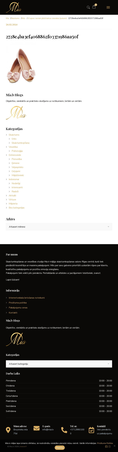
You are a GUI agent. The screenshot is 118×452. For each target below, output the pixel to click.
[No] (114, 445)
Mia (7, 18)
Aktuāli (12, 195)
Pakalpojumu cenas (18, 307)
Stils (23, 18)
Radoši (15, 191)
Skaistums (15, 18)
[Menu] (108, 7)
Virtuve (12, 199)
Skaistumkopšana (20, 142)
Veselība (13, 147)
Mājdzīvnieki (18, 175)
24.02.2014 (11, 24)
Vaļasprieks (17, 167)
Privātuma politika (18, 302)
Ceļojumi (16, 171)
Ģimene (15, 163)
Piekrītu (59, 448)
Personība (17, 159)
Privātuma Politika (105, 443)
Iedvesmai (14, 179)
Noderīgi (16, 183)
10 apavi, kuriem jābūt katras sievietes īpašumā (47, 18)
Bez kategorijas (16, 207)
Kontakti (13, 312)
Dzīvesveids (15, 155)
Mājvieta (13, 203)
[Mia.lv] (14, 7)
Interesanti (17, 187)
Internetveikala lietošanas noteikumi (27, 297)
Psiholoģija (17, 151)
